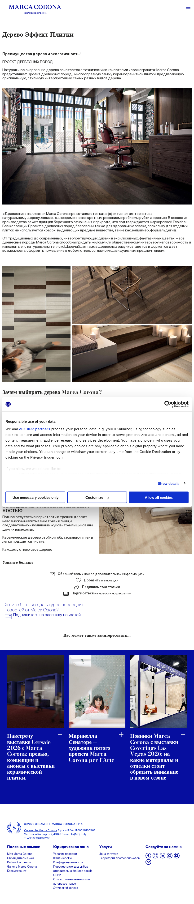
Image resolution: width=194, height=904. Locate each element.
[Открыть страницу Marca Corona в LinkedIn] (162, 857)
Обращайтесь (101, 574)
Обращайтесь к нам (20, 858)
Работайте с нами (19, 862)
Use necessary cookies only (35, 497)
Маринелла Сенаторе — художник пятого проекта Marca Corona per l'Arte (91, 748)
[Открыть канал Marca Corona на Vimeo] (148, 863)
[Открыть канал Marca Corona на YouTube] (177, 857)
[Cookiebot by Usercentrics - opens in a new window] (168, 404)
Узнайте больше (17, 562)
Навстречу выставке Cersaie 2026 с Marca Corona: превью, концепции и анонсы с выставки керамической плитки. (31, 756)
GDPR (57, 875)
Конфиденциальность (68, 862)
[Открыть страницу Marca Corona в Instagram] (155, 857)
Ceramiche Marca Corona (40, 830)
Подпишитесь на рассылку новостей (47, 614)
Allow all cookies (159, 497)
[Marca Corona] (35, 9)
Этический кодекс (65, 888)
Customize (94, 497)
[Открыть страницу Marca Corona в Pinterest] (169, 857)
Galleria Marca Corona (22, 867)
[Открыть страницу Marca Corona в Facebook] (148, 857)
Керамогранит (16, 871)
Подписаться (101, 593)
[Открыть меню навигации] (188, 7)
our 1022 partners (34, 429)
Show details (168, 483)
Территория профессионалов (119, 858)
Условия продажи (65, 854)
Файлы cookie (62, 858)
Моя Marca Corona (19, 854)
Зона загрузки (108, 854)
